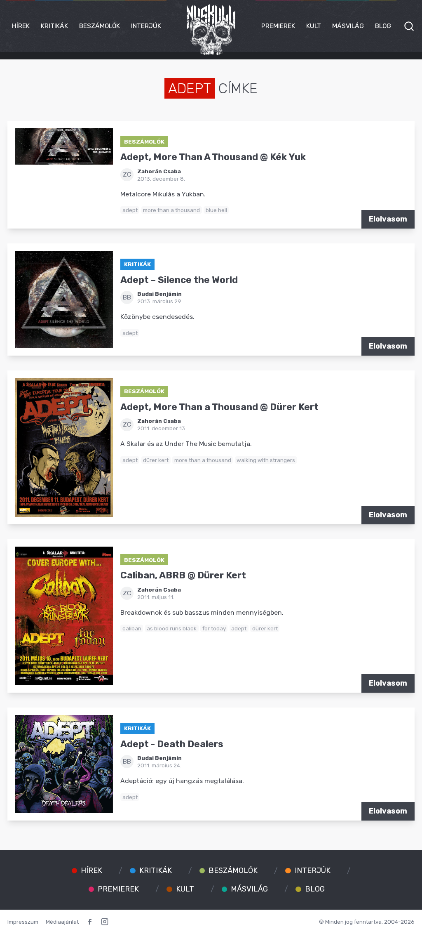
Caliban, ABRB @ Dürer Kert (183, 575)
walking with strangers (266, 460)
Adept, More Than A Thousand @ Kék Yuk (213, 157)
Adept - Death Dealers (171, 744)
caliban (131, 628)
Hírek (21, 26)
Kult (313, 26)
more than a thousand (171, 210)
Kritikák (54, 26)
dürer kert (156, 460)
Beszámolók (99, 26)
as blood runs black (172, 628)
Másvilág (348, 26)
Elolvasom (388, 219)
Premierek (278, 26)
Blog (383, 26)
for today (214, 628)
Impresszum (22, 921)
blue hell (216, 210)
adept (130, 210)
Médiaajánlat (62, 921)
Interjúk (146, 26)
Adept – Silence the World (179, 279)
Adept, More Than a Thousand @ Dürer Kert (219, 407)
